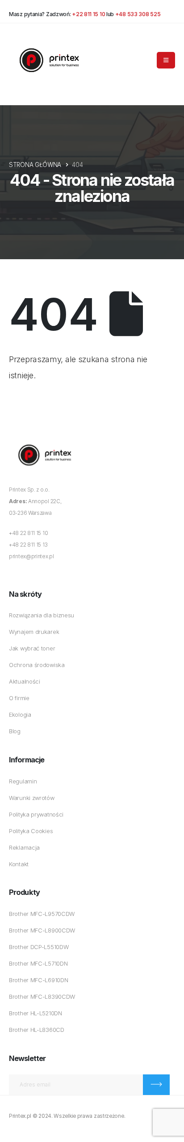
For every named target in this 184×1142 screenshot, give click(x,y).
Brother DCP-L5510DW (38, 947)
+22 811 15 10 (88, 14)
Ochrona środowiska (37, 665)
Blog (15, 731)
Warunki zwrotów (31, 798)
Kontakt (19, 864)
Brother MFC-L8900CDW (42, 930)
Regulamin (23, 781)
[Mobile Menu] (166, 60)
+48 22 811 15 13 (28, 545)
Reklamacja (24, 847)
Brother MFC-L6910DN (38, 980)
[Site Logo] (49, 60)
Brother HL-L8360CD (36, 1030)
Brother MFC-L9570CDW (42, 914)
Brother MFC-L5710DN (38, 963)
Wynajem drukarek (34, 632)
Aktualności (24, 681)
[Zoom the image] (44, 440)
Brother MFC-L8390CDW (42, 996)
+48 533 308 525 (138, 14)
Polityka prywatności (36, 814)
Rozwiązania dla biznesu (41, 615)
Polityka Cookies (31, 831)
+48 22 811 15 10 (28, 533)
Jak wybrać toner (32, 648)
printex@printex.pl (31, 556)
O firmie (19, 698)
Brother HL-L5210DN (35, 1013)
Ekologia (20, 714)
